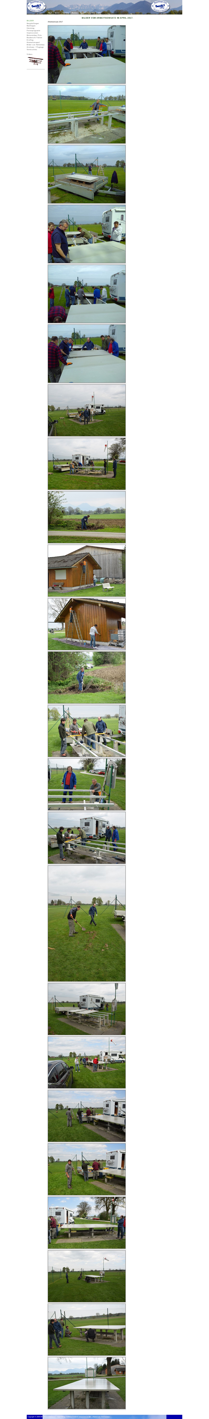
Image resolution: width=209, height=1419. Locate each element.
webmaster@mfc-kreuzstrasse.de (78, 1417)
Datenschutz (105, 1417)
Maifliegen (31, 26)
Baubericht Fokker (34, 38)
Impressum (97, 1417)
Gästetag (30, 28)
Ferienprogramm (33, 31)
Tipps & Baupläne (87, 13)
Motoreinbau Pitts (34, 35)
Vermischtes (32, 49)
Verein (57, 13)
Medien (75, 13)
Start (50, 13)
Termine (65, 13)
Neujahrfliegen (33, 23)
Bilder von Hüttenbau (36, 45)
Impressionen (32, 33)
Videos (30, 54)
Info (99, 13)
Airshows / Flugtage (35, 47)
